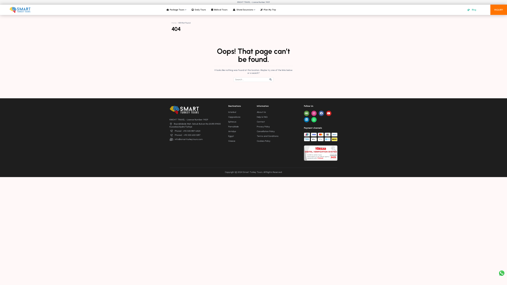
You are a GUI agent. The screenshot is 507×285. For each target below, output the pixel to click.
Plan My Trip (270, 9)
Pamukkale (233, 126)
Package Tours (177, 9)
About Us (261, 112)
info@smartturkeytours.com (189, 139)
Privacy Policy (263, 126)
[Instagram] (314, 113)
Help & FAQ (262, 117)
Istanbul (232, 112)
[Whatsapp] (314, 119)
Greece (231, 141)
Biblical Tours (220, 9)
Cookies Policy (263, 141)
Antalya (232, 131)
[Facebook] (321, 113)
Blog (474, 9)
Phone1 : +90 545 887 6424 (187, 131)
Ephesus (232, 121)
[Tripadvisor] (306, 113)
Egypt (231, 136)
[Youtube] (328, 113)
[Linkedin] (306, 119)
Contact (261, 121)
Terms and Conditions (267, 136)
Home (174, 23)
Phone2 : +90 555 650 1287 (187, 135)
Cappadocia (234, 117)
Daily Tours (200, 9)
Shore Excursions (244, 9)
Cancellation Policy (266, 131)
